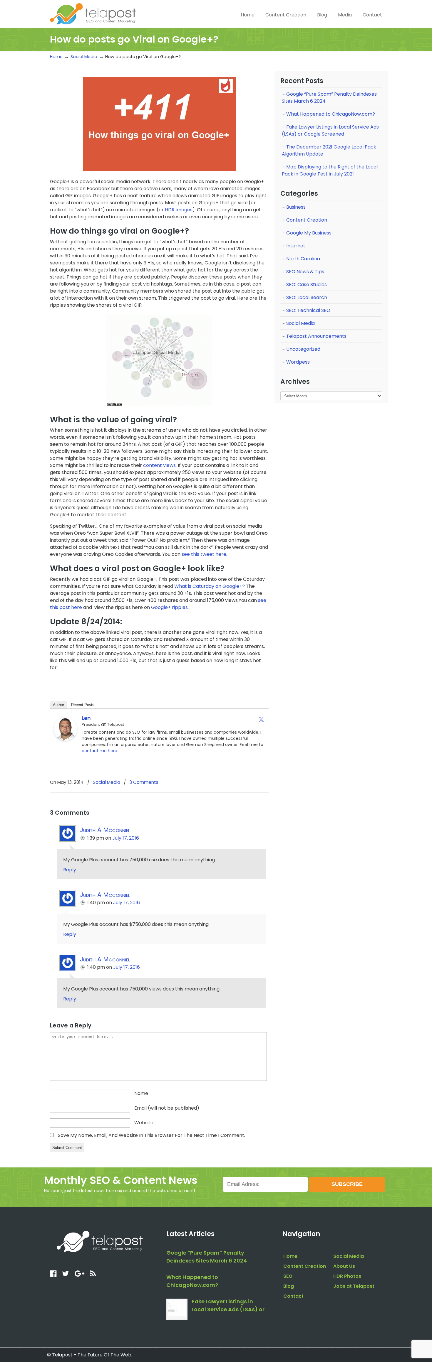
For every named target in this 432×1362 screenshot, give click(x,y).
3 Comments (143, 782)
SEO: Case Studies (306, 284)
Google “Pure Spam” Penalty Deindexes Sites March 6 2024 (329, 97)
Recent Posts (82, 705)
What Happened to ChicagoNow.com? (330, 114)
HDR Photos (347, 1276)
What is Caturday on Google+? (209, 586)
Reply (69, 869)
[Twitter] (261, 719)
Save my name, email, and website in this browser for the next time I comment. (151, 1135)
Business (296, 207)
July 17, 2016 (125, 838)
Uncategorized (303, 349)
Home (56, 57)
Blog (288, 1286)
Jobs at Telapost (353, 1286)
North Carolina (303, 258)
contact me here (99, 751)
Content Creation (306, 220)
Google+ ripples (169, 607)
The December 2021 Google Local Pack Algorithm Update (329, 150)
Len (86, 718)
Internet (295, 245)
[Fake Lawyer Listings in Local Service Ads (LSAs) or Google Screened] (177, 1309)
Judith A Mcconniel (105, 830)
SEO (287, 1276)
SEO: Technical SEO (308, 310)
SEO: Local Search (306, 297)
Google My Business (308, 232)
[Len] (65, 739)
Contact (293, 1296)
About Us (344, 1266)
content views (159, 465)
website (143, 1122)
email (166, 1108)
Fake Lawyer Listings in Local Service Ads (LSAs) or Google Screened (330, 130)
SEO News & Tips (305, 271)
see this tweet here (204, 554)
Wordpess (298, 362)
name (141, 1093)
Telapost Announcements (316, 336)
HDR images (178, 209)
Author (58, 705)
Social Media (84, 57)
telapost (93, 13)
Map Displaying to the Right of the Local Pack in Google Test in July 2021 (330, 170)
